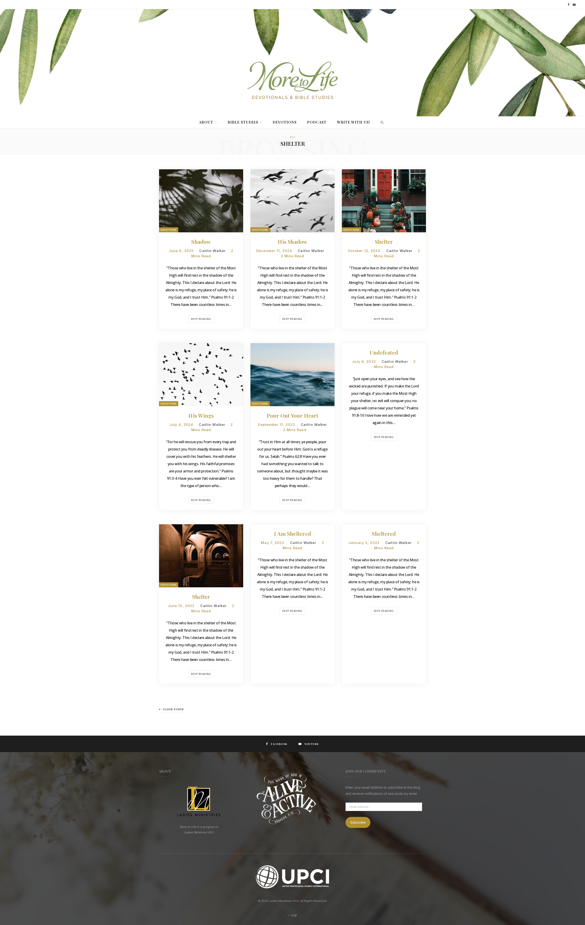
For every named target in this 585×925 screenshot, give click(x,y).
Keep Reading (201, 319)
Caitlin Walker (212, 251)
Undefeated (384, 352)
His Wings (201, 415)
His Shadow (292, 241)
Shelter (384, 241)
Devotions (285, 122)
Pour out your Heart (292, 415)
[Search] (381, 122)
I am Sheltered (292, 533)
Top (293, 915)
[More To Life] (292, 81)
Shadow (201, 241)
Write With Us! (353, 122)
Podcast (317, 122)
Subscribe (358, 822)
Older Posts (173, 709)
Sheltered (384, 533)
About (206, 122)
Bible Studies (243, 122)
